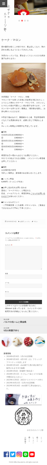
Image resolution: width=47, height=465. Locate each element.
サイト (7, 292)
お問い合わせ (25, 439)
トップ (41, 438)
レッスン (27, 221)
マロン (36, 221)
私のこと (37, 438)
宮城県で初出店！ (27, 371)
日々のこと (29, 438)
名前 (6, 273)
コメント (8, 245)
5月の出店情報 (27, 356)
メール (7, 283)
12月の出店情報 (28, 382)
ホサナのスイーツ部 (35, 430)
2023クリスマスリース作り (32, 379)
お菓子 (22, 221)
